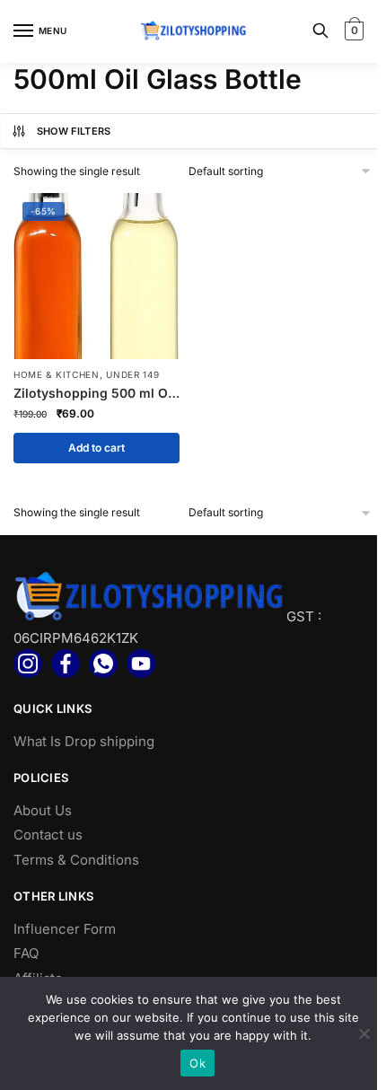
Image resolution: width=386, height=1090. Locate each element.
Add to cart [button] (96, 447)
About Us (42, 810)
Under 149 (132, 374)
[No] (364, 1033)
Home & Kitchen (56, 374)
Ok (197, 1063)
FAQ (26, 953)
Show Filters (74, 131)
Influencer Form (64, 928)
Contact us (48, 834)
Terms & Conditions (76, 859)
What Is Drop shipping (83, 741)
